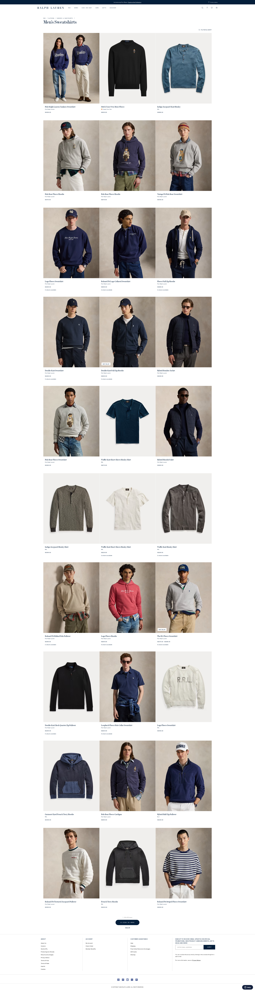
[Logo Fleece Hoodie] (128, 597)
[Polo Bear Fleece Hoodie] (71, 155)
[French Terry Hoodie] (128, 863)
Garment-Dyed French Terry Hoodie (59, 814)
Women (76, 8)
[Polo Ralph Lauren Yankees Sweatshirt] (71, 68)
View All (127, 927)
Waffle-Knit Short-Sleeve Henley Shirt (116, 460)
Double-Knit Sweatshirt (54, 371)
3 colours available (50, 290)
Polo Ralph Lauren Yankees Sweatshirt (60, 107)
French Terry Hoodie (109, 902)
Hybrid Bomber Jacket (166, 371)
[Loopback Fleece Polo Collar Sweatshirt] (128, 686)
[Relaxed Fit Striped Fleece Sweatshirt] (184, 863)
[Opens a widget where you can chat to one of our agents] (247, 987)
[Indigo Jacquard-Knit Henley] (184, 68)
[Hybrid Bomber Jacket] (184, 332)
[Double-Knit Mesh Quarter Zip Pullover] (71, 686)
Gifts (104, 8)
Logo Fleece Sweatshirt (54, 281)
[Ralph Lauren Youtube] (127, 980)
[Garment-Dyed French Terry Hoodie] (71, 776)
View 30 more (129, 922)
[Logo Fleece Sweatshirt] (71, 243)
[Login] (207, 7)
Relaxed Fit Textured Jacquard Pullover (60, 902)
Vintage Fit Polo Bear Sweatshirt (169, 194)
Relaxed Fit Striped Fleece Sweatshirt (171, 902)
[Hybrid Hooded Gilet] (184, 421)
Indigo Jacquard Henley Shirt (56, 547)
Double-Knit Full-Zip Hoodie (112, 371)
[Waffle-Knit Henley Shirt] (184, 508)
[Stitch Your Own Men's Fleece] (128, 68)
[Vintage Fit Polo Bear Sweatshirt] (184, 155)
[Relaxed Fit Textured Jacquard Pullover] (71, 863)
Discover (113, 8)
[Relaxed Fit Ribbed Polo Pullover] (71, 597)
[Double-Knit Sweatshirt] (71, 332)
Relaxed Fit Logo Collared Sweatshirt (115, 281)
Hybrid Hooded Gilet (165, 460)
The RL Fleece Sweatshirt (167, 636)
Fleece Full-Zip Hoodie (166, 281)
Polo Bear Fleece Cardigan (111, 814)
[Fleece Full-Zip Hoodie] (184, 243)
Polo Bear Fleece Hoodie (54, 194)
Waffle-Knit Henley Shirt (167, 547)
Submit (209, 947)
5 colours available (106, 644)
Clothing (51, 18)
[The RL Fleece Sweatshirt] (184, 597)
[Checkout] (217, 7)
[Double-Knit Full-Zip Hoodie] (128, 332)
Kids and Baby (87, 8)
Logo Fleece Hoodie (109, 636)
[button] (202, 8)
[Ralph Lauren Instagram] (118, 980)
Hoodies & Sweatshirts (65, 18)
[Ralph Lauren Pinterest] (136, 980)
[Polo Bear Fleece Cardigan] (128, 776)
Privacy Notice (196, 960)
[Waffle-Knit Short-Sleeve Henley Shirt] (128, 421)
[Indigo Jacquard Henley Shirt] (71, 508)
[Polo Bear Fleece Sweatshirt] (71, 421)
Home (97, 8)
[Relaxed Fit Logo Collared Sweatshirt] (128, 243)
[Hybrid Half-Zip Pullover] (184, 776)
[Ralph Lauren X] (132, 980)
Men (69, 8)
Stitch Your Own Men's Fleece (112, 107)
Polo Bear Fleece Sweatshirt (56, 460)
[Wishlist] (212, 8)
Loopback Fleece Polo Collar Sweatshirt (116, 725)
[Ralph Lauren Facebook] (123, 980)
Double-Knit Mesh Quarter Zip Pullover (60, 725)
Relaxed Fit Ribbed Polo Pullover (58, 636)
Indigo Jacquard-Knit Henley (168, 107)
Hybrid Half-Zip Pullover (166, 814)
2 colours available (106, 290)
